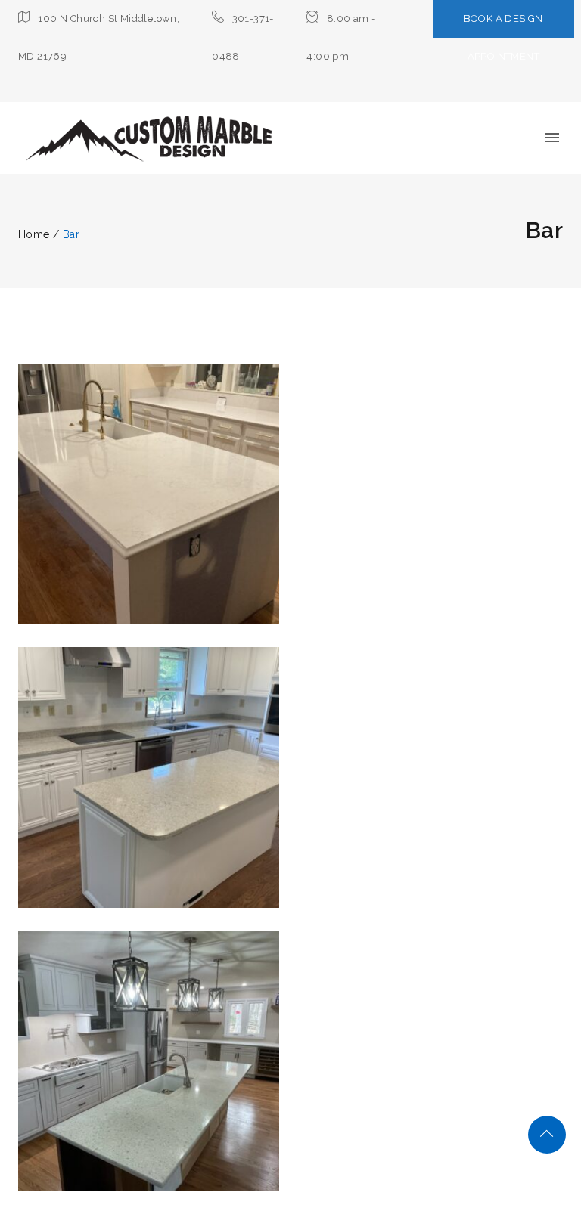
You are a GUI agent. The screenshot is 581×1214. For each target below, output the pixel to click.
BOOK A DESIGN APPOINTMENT (503, 37)
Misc (145, 509)
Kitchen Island (149, 482)
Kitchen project (149, 765)
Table (183, 509)
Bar (110, 509)
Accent (133, 792)
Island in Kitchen (148, 1049)
